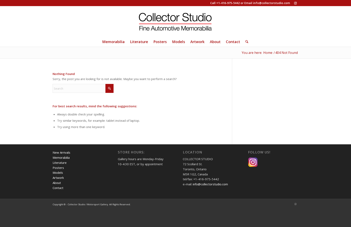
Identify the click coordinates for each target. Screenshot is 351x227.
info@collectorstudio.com (271, 3)
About (57, 183)
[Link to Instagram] (295, 3)
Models (58, 173)
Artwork (58, 178)
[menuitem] (113, 42)
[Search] (245, 42)
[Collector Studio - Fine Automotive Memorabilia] (175, 21)
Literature (60, 163)
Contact (58, 188)
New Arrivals (61, 152)
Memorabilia (61, 157)
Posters (58, 168)
